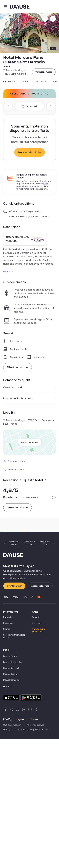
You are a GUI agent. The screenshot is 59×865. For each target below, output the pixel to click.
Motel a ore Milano (13, 543)
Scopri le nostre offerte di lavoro (14, 636)
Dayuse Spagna (10, 674)
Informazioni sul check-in (17, 398)
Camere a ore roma (29, 543)
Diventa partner (14, 585)
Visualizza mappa (43, 71)
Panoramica (9, 81)
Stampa (6, 629)
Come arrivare (16, 461)
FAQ (55, 81)
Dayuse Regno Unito (12, 662)
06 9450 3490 (16, 469)
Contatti (35, 617)
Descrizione (40, 81)
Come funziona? (12, 387)
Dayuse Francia (10, 656)
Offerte (25, 81)
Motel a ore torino (44, 543)
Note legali (7, 729)
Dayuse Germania (11, 679)
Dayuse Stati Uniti (11, 668)
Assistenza (37, 623)
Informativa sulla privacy (29, 729)
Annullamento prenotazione (38, 630)
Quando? (31, 106)
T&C (47, 729)
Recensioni (8, 623)
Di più (6, 271)
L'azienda (7, 617)
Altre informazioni (17, 367)
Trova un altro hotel (29, 152)
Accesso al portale (40, 585)
